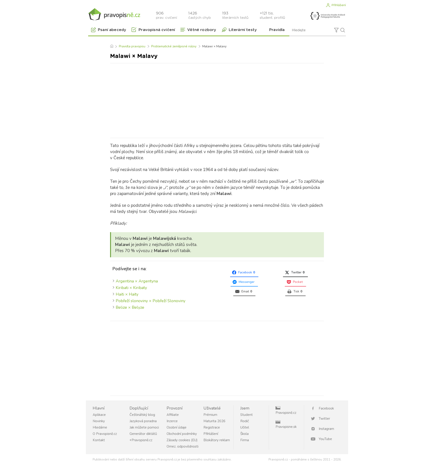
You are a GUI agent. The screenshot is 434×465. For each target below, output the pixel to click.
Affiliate (173, 414)
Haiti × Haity (127, 294)
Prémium (210, 414)
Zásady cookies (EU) (182, 440)
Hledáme (100, 427)
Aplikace (99, 414)
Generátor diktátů (143, 433)
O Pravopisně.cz (105, 433)
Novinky (99, 421)
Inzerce (172, 421)
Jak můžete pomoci (144, 427)
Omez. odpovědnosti (182, 446)
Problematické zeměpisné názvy (173, 46)
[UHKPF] (327, 15)
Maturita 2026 (214, 421)
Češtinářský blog (142, 414)
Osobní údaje (176, 427)
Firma (244, 440)
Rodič (244, 421)
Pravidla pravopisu (132, 46)
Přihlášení (338, 5)
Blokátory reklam (216, 440)
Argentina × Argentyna (137, 281)
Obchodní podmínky (182, 433)
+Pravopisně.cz (141, 440)
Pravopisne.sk (286, 426)
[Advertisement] (217, 99)
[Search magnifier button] (343, 30)
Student (246, 414)
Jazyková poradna (143, 421)
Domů (111, 46)
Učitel (244, 427)
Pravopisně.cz (286, 412)
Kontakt (99, 440)
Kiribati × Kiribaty (131, 287)
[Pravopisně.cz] (114, 14)
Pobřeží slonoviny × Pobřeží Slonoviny (150, 301)
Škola (244, 433)
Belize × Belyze (130, 307)
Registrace (211, 427)
